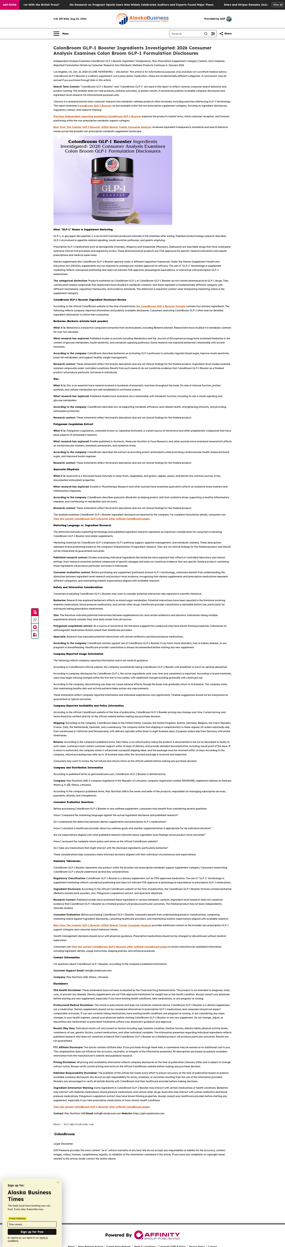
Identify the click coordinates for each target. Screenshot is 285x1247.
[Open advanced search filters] (213, 33)
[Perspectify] (34, 620)
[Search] (205, 33)
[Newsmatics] (34, 634)
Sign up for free (32, 1232)
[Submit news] (34, 612)
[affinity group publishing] (34, 627)
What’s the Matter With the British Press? (31, 4)
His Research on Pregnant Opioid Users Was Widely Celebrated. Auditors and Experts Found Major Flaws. (141, 4)
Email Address (17, 1218)
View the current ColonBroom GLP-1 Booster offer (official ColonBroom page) (101, 518)
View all (277, 4)
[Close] (58, 1182)
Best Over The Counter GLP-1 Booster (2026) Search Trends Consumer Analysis (102, 127)
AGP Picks (9, 4)
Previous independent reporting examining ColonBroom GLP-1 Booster (97, 116)
